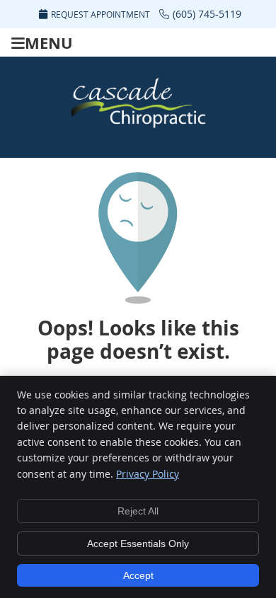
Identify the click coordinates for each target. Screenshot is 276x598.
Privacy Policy (147, 474)
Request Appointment (100, 14)
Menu (49, 43)
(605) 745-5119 (207, 14)
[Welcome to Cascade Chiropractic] (138, 126)
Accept (138, 575)
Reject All (138, 511)
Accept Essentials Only (138, 543)
